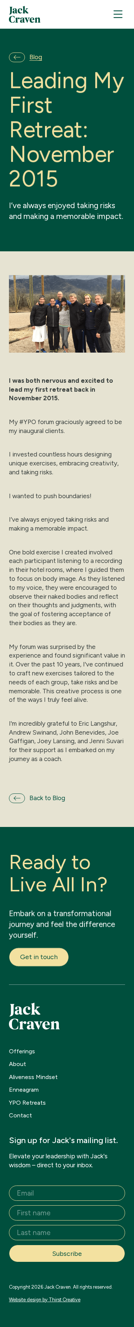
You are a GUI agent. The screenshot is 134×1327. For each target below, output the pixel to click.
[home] (25, 14)
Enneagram (24, 1089)
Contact (20, 1115)
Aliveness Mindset (33, 1077)
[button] (118, 14)
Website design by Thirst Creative (44, 1299)
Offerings (22, 1051)
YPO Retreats (27, 1102)
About (17, 1063)
